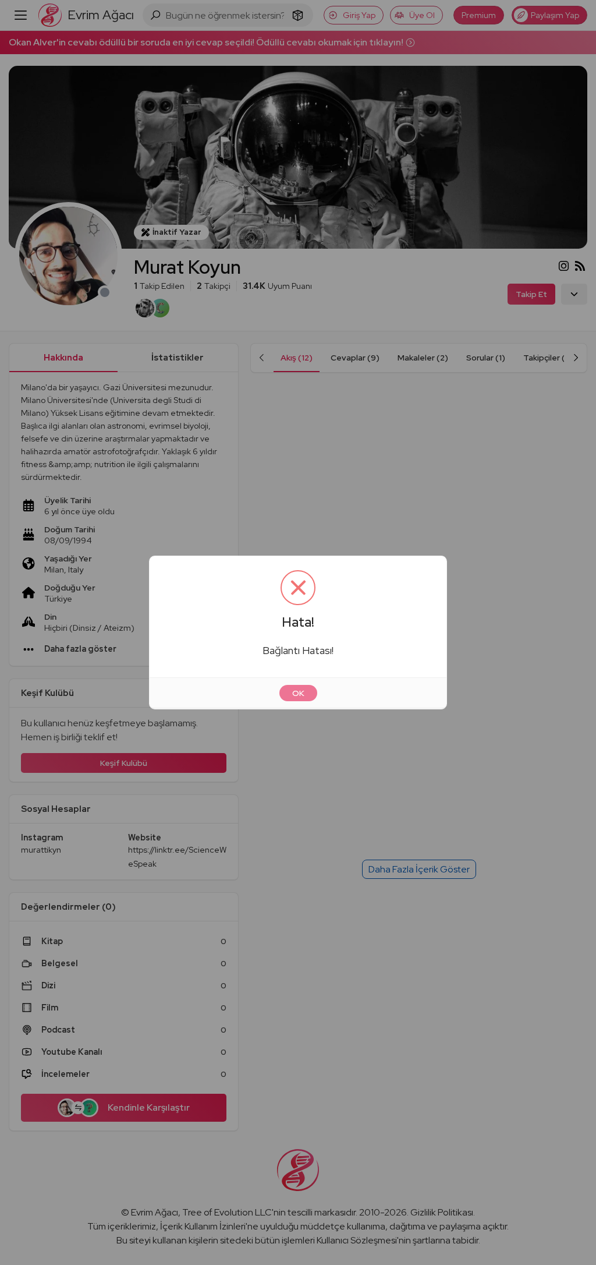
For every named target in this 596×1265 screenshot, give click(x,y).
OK (298, 693)
